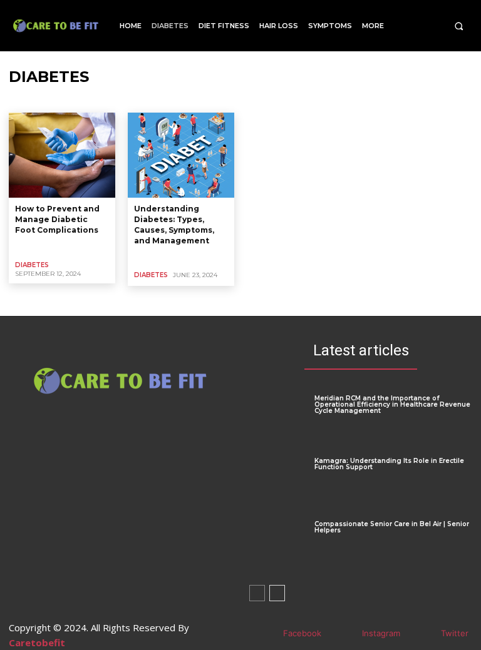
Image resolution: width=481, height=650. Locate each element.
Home (20, 101)
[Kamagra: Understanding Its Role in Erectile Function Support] (277, 481)
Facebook (302, 633)
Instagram (381, 633)
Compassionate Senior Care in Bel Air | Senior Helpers (391, 527)
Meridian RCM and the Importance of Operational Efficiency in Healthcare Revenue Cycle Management (392, 404)
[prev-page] (257, 593)
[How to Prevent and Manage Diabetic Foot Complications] (62, 155)
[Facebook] (265, 634)
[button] (459, 26)
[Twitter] (422, 634)
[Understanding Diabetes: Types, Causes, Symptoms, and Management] (181, 155)
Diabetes (32, 265)
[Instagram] (343, 634)
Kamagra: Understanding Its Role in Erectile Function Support (389, 464)
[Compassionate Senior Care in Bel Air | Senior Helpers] (277, 544)
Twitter (454, 633)
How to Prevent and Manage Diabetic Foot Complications (57, 219)
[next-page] (277, 593)
